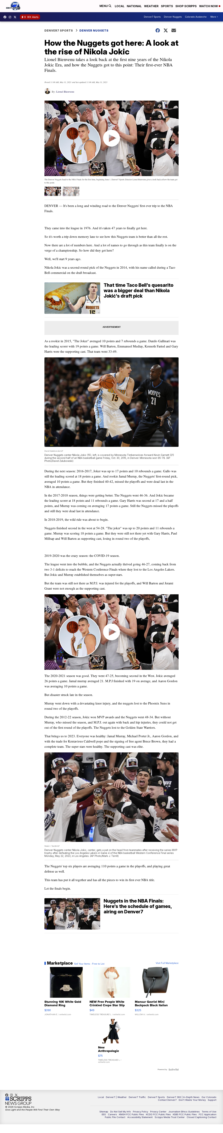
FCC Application (207, 1114)
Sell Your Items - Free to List (89, 964)
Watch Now (209, 6)
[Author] (47, 92)
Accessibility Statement (140, 1117)
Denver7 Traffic (137, 1097)
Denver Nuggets (173, 17)
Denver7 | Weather (116, 1097)
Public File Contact (115, 1117)
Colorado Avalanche (196, 17)
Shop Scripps (186, 6)
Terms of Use (209, 1111)
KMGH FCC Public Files (131, 1114)
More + (214, 17)
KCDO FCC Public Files (158, 1114)
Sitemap (103, 1111)
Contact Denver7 (167, 1099)
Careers (112, 1114)
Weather (151, 6)
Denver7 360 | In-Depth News (183, 1097)
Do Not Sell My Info (120, 1111)
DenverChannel (16, 17)
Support (212, 1099)
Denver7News (5, 17)
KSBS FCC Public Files (185, 1114)
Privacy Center (158, 1111)
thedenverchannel (11, 17)
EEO (104, 1114)
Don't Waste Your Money (192, 1099)
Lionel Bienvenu (65, 91)
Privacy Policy (140, 1111)
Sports (167, 6)
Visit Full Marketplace (167, 963)
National (134, 6)
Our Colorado (209, 1097)
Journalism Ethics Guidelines (184, 1111)
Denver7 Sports (152, 17)
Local (119, 6)
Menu (104, 6)
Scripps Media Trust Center (170, 1117)
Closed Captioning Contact (201, 1117)
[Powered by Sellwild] (173, 1069)
